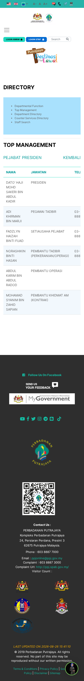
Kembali (72, 157)
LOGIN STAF (35, 39)
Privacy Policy (49, 668)
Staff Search (22, 122)
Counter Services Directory (32, 118)
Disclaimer (40, 673)
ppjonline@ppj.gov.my (47, 558)
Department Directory (28, 114)
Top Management (26, 110)
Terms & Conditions (25, 668)
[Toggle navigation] (6, 30)
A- (35, 4)
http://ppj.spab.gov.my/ (52, 567)
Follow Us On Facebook (45, 375)
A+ (45, 4)
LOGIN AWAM (12, 39)
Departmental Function (29, 106)
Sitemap (55, 673)
